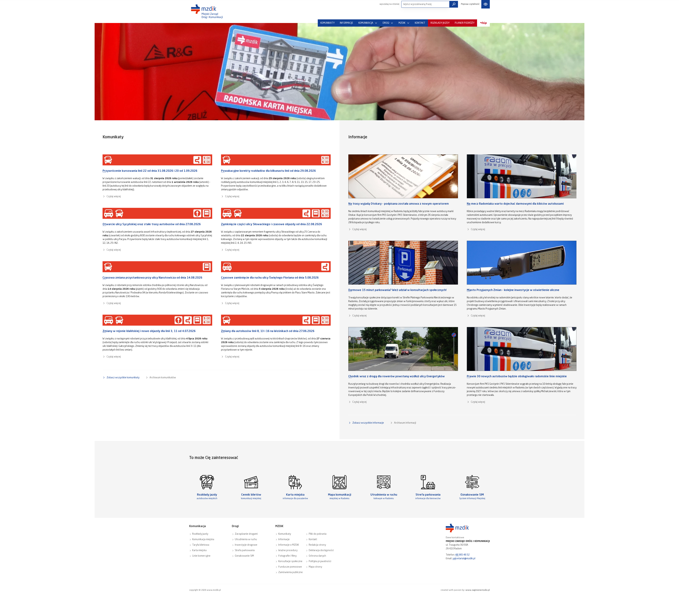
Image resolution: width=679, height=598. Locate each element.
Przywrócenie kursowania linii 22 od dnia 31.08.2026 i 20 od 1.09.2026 (150, 171)
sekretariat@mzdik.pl (463, 558)
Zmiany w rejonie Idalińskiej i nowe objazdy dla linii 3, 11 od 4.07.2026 (149, 331)
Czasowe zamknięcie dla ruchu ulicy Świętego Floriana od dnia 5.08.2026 (270, 277)
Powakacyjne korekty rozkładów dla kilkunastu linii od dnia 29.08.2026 (268, 171)
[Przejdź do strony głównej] (207, 11)
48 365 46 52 (462, 555)
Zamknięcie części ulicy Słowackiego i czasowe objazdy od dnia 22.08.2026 (271, 224)
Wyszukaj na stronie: (389, 4)
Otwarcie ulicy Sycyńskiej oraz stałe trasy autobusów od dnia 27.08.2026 (152, 224)
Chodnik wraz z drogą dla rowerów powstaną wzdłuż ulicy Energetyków (396, 376)
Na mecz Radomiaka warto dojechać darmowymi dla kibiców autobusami (515, 204)
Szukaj (453, 4)
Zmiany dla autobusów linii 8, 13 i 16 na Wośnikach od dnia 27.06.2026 (267, 331)
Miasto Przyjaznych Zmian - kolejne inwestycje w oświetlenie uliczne (513, 290)
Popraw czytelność (470, 4)
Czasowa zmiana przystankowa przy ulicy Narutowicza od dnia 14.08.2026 (152, 277)
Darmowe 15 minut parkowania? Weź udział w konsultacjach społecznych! (397, 290)
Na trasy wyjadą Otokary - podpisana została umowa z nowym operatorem (398, 204)
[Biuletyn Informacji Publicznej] (483, 23)
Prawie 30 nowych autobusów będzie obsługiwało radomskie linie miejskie (517, 376)
